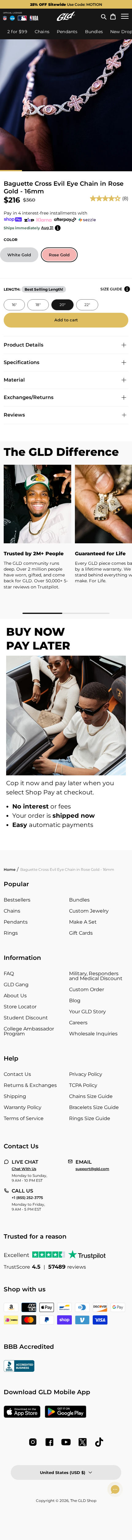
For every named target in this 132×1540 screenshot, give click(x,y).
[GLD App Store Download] (22, 1412)
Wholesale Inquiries (93, 1034)
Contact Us (17, 1074)
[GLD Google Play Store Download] (65, 1412)
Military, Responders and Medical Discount (95, 976)
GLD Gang (16, 984)
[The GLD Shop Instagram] (33, 1442)
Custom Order (86, 989)
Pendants (16, 922)
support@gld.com (92, 1169)
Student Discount (26, 1018)
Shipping (15, 1096)
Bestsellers (17, 900)
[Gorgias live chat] (115, 1489)
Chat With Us (24, 1169)
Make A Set (83, 922)
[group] (66, 4)
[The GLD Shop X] (82, 1442)
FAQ (9, 973)
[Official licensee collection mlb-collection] (22, 18)
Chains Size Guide (91, 1096)
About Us (15, 996)
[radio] (19, 254)
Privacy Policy (85, 1074)
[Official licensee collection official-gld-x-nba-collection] (34, 18)
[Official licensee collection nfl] (5, 18)
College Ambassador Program (29, 1031)
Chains (12, 911)
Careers (78, 1023)
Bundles (79, 900)
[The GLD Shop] (66, 16)
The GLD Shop (83, 1500)
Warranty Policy (22, 1107)
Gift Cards (81, 933)
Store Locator (20, 1007)
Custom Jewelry (89, 911)
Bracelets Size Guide (94, 1107)
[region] (66, 539)
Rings (11, 933)
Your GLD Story (87, 1011)
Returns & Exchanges (30, 1085)
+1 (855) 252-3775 (27, 1198)
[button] (104, 16)
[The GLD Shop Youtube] (66, 1442)
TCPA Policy (83, 1085)
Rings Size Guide (89, 1118)
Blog (74, 1000)
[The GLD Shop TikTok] (99, 1442)
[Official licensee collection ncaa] (12, 18)
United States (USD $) (62, 1472)
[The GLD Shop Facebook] (49, 1442)
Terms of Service (24, 1118)
